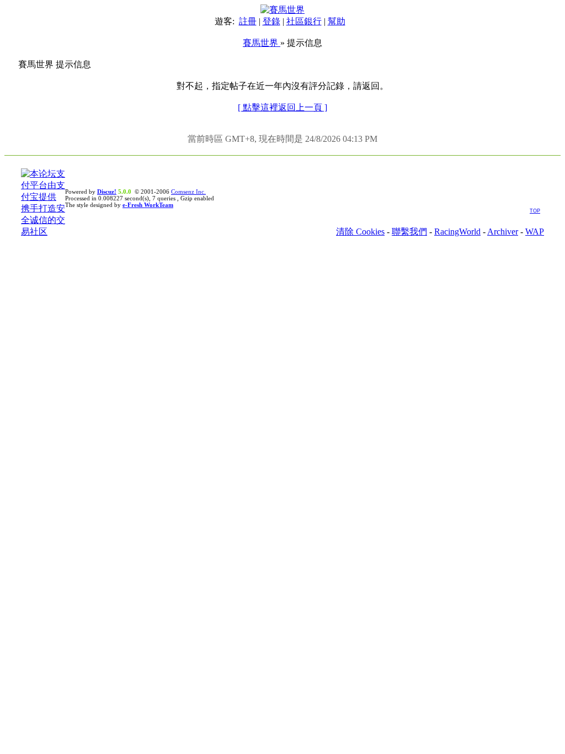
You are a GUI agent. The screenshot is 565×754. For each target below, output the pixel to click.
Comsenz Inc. (188, 191)
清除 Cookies (360, 231)
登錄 (271, 21)
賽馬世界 (261, 42)
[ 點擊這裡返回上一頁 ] (282, 107)
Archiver (502, 231)
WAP (534, 231)
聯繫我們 (409, 231)
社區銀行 (304, 21)
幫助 (336, 21)
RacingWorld (457, 231)
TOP (535, 211)
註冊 (248, 21)
